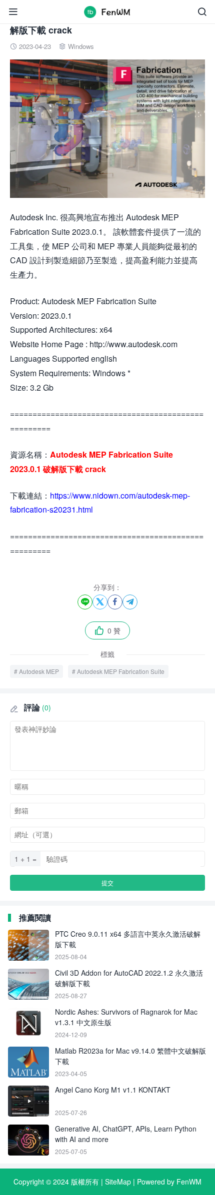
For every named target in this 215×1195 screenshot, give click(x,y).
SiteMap (118, 1182)
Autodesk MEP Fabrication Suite (120, 671)
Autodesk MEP (39, 671)
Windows (81, 46)
